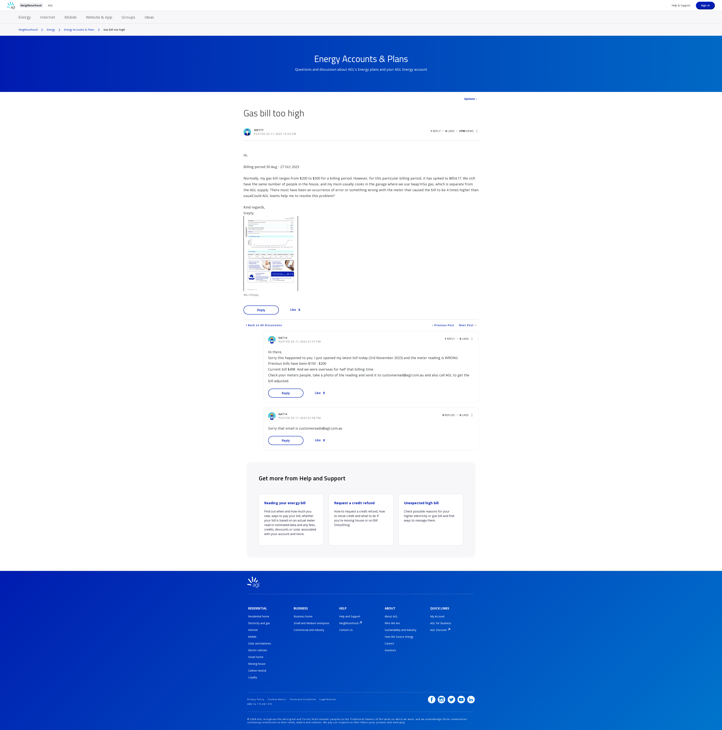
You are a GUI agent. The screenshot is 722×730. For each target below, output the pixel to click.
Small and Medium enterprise (311, 623)
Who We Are (392, 623)
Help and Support (349, 616)
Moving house (256, 664)
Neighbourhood (31, 5)
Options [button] (469, 99)
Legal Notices (327, 699)
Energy (24, 17)
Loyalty (252, 677)
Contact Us (346, 630)
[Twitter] (451, 699)
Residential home (258, 616)
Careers (389, 643)
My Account (437, 616)
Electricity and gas (259, 623)
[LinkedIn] (471, 699)
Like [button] (293, 310)
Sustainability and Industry (400, 630)
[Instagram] (441, 699)
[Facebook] (431, 699)
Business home (303, 616)
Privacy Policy (255, 699)
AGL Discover (438, 630)
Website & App (99, 17)
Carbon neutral (257, 670)
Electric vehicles (257, 650)
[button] (477, 131)
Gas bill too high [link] (114, 29)
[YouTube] (461, 699)
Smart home (255, 657)
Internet (47, 17)
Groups (128, 17)
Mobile (70, 17)
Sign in (705, 5)
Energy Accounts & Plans (79, 29)
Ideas (149, 17)
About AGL (391, 616)
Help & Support (681, 5)
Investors (390, 650)
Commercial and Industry (309, 630)
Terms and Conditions (303, 699)
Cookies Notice (277, 699)
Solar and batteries (259, 643)
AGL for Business (440, 623)
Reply (261, 310)
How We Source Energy (399, 636)
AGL (50, 5)
